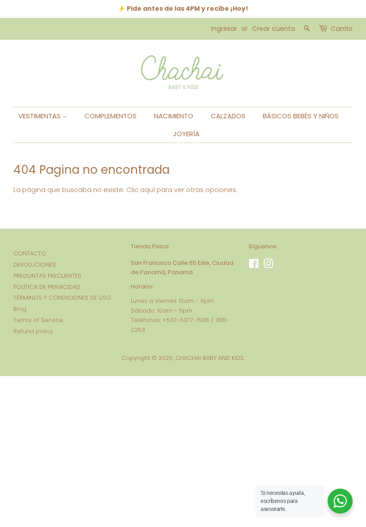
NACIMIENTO (173, 116)
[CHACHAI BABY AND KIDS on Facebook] (254, 265)
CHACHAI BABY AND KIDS (209, 358)
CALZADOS (228, 116)
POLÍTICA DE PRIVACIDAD (46, 287)
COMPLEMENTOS (110, 116)
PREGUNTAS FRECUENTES (47, 276)
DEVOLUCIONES (34, 264)
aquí (147, 189)
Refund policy (33, 331)
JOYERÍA (186, 133)
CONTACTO (29, 253)
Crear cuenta (273, 28)
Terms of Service (38, 320)
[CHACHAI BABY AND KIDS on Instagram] (268, 265)
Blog (19, 309)
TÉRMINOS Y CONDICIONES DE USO (62, 297)
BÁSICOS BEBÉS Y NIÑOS (301, 116)
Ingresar (224, 28)
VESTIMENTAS (40, 116)
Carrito (342, 28)
